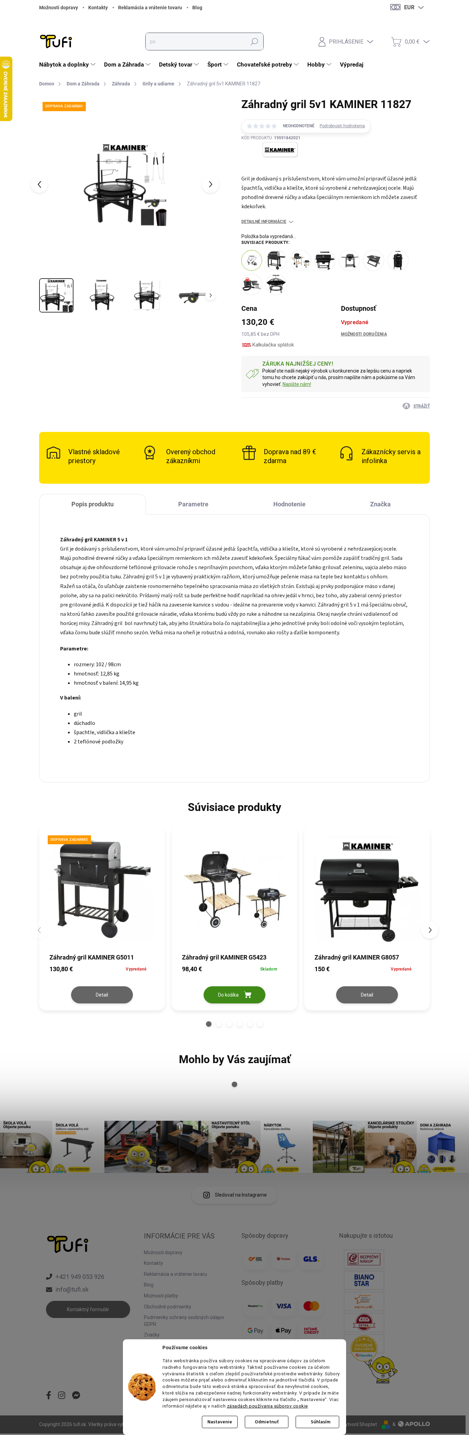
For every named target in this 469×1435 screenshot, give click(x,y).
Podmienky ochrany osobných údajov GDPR (184, 1321)
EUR (409, 7)
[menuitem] (68, 64)
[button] (209, 1024)
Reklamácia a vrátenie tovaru (150, 7)
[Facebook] (48, 1395)
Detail (102, 995)
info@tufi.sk (72, 1289)
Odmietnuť (266, 1422)
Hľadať (254, 41)
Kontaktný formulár (88, 1309)
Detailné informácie (263, 221)
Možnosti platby (161, 1295)
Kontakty (98, 7)
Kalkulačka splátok (273, 345)
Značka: (271, 165)
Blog (197, 7)
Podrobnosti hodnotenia (342, 125)
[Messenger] (76, 1395)
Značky (152, 1335)
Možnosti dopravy (58, 7)
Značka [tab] (380, 504)
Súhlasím (321, 1422)
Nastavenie (219, 1422)
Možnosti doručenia (364, 334)
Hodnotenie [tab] (289, 504)
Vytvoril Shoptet (359, 1424)
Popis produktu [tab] (92, 504)
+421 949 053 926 (80, 1276)
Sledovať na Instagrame (241, 1195)
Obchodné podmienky (167, 1306)
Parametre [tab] (193, 504)
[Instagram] (61, 1395)
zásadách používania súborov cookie (267, 1406)
